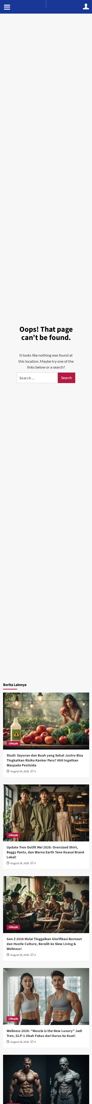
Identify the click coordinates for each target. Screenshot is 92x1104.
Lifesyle (13, 744)
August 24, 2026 (19, 771)
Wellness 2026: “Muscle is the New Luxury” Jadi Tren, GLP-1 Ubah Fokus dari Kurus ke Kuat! (44, 1033)
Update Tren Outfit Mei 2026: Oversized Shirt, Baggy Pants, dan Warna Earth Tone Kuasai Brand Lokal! (45, 852)
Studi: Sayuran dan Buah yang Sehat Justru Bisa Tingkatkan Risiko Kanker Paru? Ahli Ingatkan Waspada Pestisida (45, 760)
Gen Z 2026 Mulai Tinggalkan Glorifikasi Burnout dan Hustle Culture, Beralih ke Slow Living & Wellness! (44, 944)
